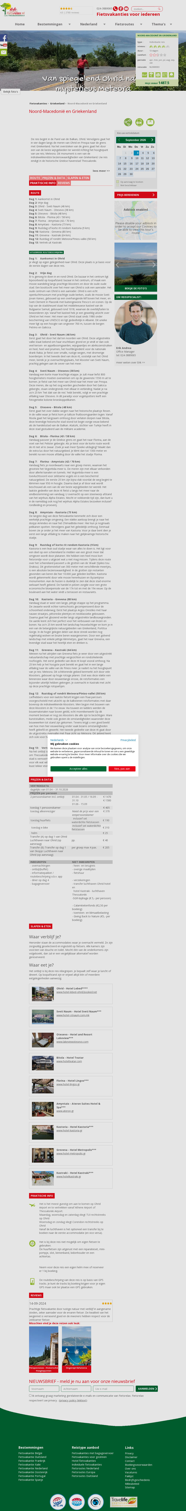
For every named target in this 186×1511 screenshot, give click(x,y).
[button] (59, 740)
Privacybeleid (128, 740)
